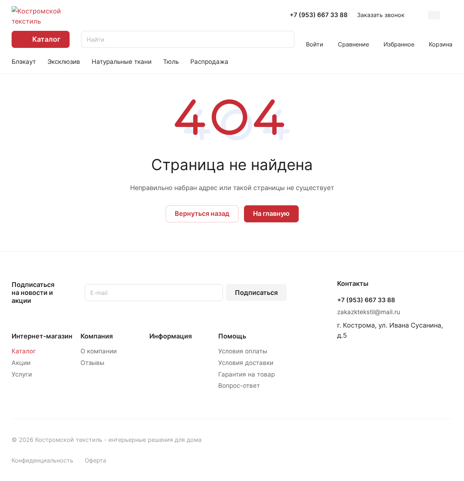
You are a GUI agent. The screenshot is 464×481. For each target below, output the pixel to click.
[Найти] (285, 39)
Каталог (24, 351)
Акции (21, 362)
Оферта (95, 460)
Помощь (232, 336)
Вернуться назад (202, 213)
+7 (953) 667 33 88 (319, 15)
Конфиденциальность (42, 460)
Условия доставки (245, 362)
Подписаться (256, 292)
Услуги (22, 374)
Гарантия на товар (246, 374)
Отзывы (92, 362)
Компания (96, 336)
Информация (170, 336)
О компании (98, 351)
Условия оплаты (242, 351)
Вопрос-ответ (239, 385)
